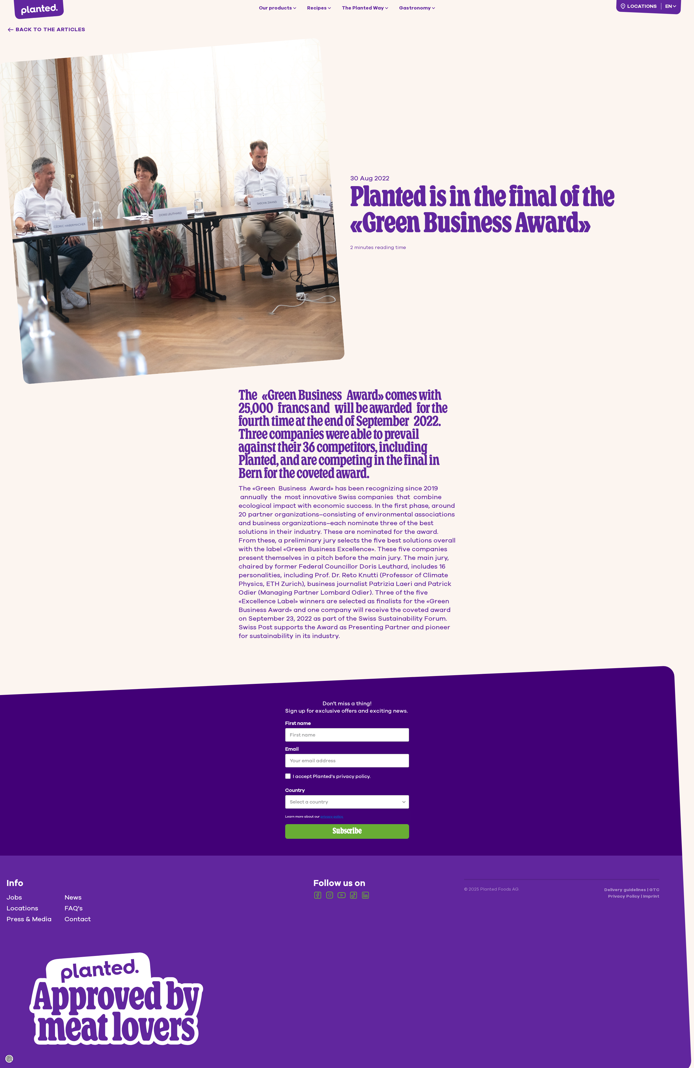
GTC (654, 890)
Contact (78, 919)
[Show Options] (404, 801)
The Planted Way (363, 8)
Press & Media (29, 919)
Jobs (14, 897)
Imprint (651, 896)
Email (292, 749)
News (73, 897)
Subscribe (347, 831)
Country (295, 790)
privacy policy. (331, 816)
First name (298, 723)
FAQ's (74, 908)
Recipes (317, 8)
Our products (275, 8)
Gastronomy (415, 8)
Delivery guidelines (625, 890)
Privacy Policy (624, 896)
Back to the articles (50, 29)
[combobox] (345, 801)
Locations (642, 6)
